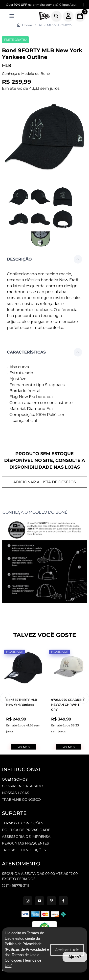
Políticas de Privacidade (25, 949)
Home (27, 25)
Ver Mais (24, 747)
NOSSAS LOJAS (15, 793)
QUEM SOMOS (15, 779)
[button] (44, 259)
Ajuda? (74, 957)
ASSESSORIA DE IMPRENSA (26, 836)
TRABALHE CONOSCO (21, 799)
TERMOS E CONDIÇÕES (22, 823)
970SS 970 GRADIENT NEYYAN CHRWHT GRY (67, 705)
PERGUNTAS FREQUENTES (25, 843)
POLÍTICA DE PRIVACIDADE (26, 830)
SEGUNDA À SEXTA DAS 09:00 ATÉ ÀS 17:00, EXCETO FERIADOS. (40, 876)
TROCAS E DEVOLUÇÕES (24, 850)
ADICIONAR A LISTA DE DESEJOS (44, 482)
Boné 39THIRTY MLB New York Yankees (21, 702)
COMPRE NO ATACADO (22, 786)
